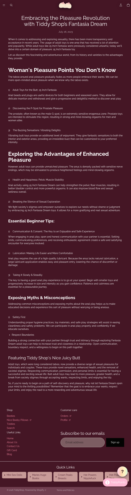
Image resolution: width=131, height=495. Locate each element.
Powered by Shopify (34, 490)
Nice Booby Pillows (18, 420)
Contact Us (13, 446)
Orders (65, 416)
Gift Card (12, 450)
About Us (12, 442)
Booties (11, 416)
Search (11, 427)
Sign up (115, 442)
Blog (9, 454)
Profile (64, 420)
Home (10, 438)
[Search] (11, 5)
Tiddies (11, 424)
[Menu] (4, 5)
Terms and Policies (65, 490)
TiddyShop (19, 490)
